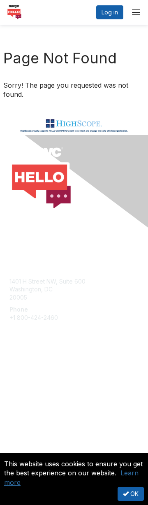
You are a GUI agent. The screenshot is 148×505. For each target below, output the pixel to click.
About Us (21, 441)
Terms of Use (27, 450)
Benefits (20, 379)
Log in (110, 12)
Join (15, 371)
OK (134, 493)
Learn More (25, 387)
